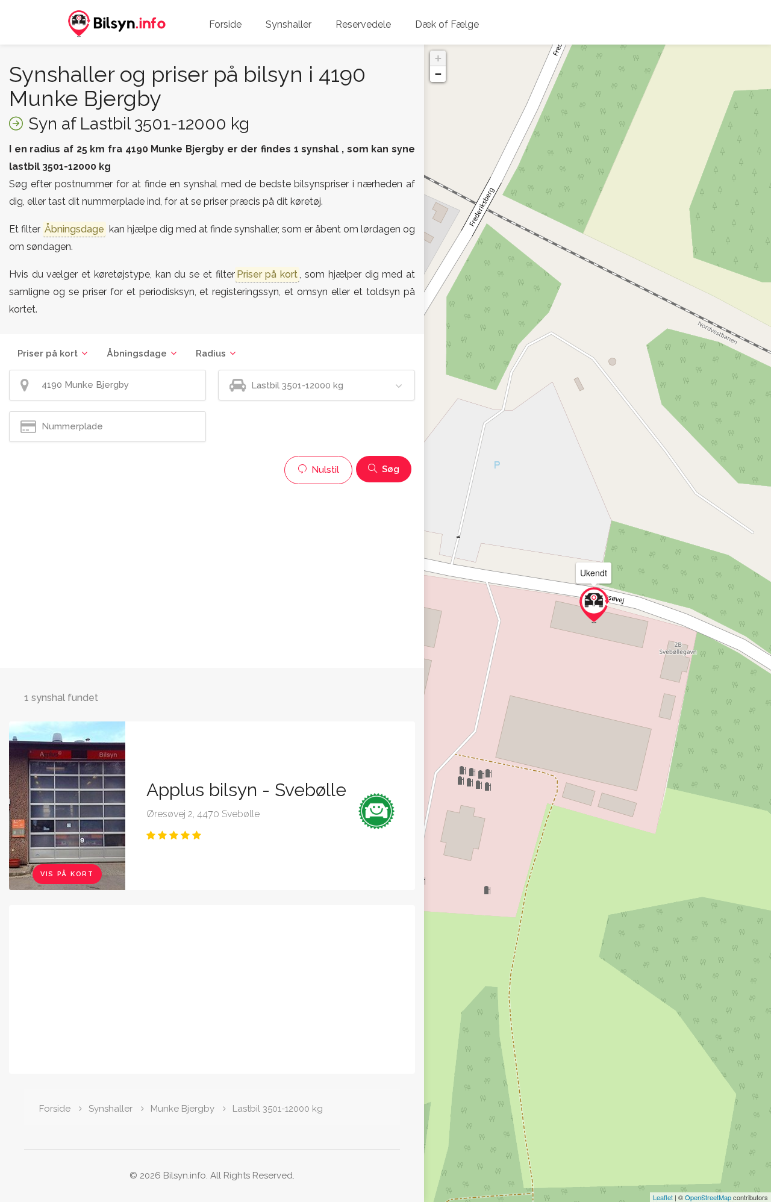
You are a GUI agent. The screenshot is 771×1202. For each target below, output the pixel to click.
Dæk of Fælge (447, 24)
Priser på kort (47, 353)
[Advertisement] (212, 574)
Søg (389, 469)
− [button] (438, 73)
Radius (211, 353)
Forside (225, 24)
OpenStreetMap (708, 1197)
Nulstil (324, 469)
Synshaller (288, 24)
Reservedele (363, 24)
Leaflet (663, 1197)
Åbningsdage (137, 353)
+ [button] (438, 58)
